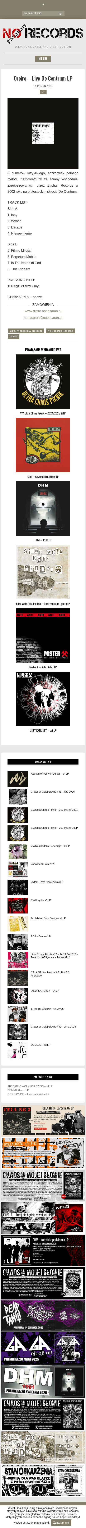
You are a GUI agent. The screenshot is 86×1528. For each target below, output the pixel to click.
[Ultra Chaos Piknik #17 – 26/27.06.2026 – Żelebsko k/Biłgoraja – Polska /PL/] (18, 960)
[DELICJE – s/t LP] (18, 1050)
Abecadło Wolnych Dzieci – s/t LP (50, 773)
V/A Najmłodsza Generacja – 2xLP (50, 846)
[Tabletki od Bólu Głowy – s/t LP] (18, 923)
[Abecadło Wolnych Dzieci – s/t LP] (18, 779)
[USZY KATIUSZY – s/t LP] (18, 996)
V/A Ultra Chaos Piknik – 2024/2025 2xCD (54, 809)
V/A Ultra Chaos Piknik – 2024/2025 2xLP (54, 827)
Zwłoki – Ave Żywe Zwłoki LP (47, 882)
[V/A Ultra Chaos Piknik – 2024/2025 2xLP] (18, 833)
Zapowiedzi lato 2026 (43, 864)
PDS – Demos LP (41, 936)
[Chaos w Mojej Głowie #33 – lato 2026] (18, 797)
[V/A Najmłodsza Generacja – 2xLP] (18, 851)
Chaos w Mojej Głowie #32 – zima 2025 (53, 1026)
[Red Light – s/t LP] (18, 905)
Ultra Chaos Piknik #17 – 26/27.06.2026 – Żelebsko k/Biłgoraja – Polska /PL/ (54, 956)
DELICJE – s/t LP (40, 1044)
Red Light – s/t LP (41, 900)
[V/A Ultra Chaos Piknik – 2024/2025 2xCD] (18, 815)
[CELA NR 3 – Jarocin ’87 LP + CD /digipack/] (18, 978)
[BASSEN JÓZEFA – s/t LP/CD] (18, 1014)
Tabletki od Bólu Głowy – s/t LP (48, 918)
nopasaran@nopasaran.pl (43, 317)
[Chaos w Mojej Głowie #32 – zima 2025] (18, 1032)
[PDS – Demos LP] (18, 942)
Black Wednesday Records (26, 331)
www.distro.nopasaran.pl (43, 311)
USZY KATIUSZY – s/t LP (45, 990)
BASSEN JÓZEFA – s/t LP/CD (47, 1008)
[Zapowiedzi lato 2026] (18, 869)
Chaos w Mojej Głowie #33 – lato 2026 (53, 791)
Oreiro (14, 336)
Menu (43, 58)
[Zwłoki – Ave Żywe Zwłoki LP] (18, 887)
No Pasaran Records (60, 331)
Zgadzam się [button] (61, 1522)
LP (43, 92)
